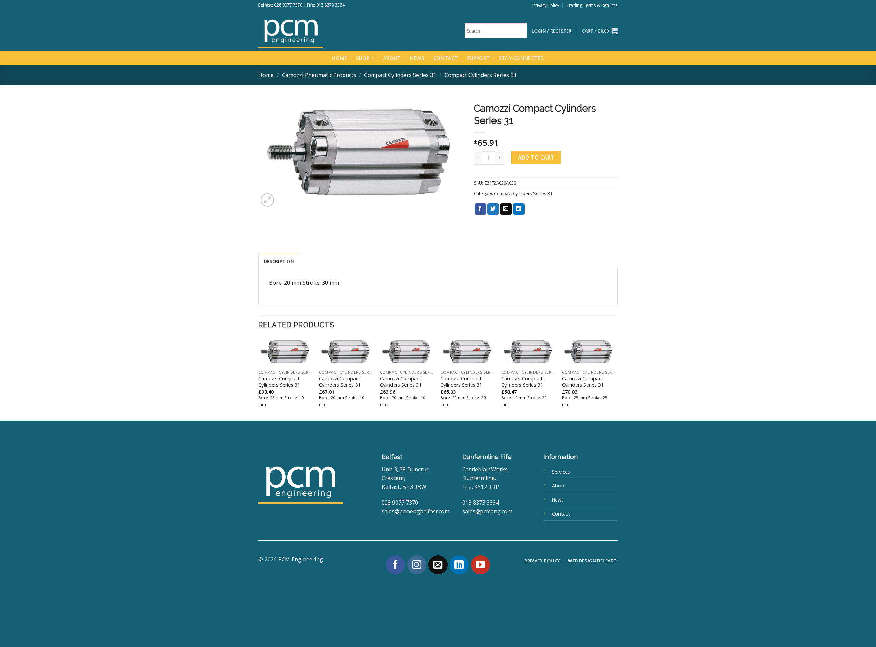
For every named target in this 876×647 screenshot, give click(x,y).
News (417, 58)
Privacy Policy (545, 5)
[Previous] (259, 379)
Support (478, 58)
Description (279, 261)
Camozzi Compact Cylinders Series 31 (279, 382)
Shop (362, 58)
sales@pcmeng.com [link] (487, 511)
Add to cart (536, 157)
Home (339, 58)
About (392, 58)
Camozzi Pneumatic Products (319, 75)
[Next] (615, 379)
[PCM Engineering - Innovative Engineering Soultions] (309, 30)
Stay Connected (521, 58)
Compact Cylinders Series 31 (400, 75)
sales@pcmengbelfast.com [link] (415, 511)
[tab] (278, 261)
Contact (445, 58)
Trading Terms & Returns (592, 5)
